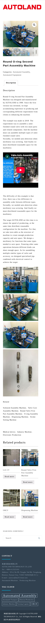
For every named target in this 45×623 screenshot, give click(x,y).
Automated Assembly (21, 72)
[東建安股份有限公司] (22, 10)
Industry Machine (9, 604)
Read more (9, 476)
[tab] (11, 83)
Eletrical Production (27, 599)
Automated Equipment (12, 75)
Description (11, 83)
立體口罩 (34, 604)
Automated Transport (10, 599)
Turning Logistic (23, 604)
